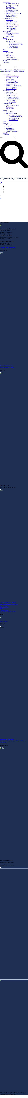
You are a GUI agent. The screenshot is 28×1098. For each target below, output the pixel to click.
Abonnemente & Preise (12, 3)
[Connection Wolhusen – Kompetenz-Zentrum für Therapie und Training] (12, 70)
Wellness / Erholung (11, 17)
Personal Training (11, 8)
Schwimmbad (7, 31)
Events (5, 38)
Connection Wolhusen (15, 43)
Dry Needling (12, 30)
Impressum (3, 612)
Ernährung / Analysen (12, 10)
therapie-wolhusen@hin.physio (8, 604)
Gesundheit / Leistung (12, 5)
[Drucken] (0, 196)
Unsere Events (4, 621)
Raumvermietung (11, 41)
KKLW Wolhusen (13, 48)
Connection (6, 2)
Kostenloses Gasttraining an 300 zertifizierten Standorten (13, 740)
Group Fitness (10, 7)
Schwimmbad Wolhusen (16, 44)
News (4, 49)
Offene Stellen (10, 56)
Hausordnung (4, 610)
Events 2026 (9, 39)
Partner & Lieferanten (12, 59)
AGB (1, 608)
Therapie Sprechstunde (12, 26)
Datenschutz (11, 612)
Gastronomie (9, 34)
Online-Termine (10, 23)
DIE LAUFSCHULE (10, 12)
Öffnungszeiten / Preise (12, 33)
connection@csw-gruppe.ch (8, 602)
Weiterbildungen (10, 28)
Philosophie (9, 52)
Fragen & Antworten (11, 21)
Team (7, 54)
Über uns (5, 51)
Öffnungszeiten (10, 57)
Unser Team (9, 20)
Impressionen (10, 36)
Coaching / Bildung (11, 15)
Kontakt (5, 61)
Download (6, 62)
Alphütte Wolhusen (14, 46)
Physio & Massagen (8, 18)
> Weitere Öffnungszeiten (7, 247)
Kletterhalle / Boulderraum (13, 13)
